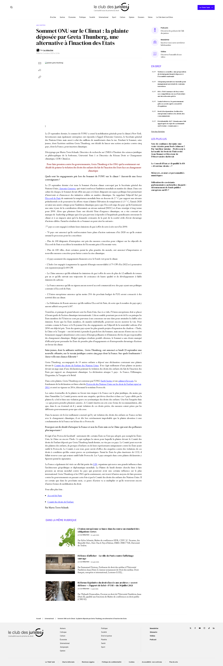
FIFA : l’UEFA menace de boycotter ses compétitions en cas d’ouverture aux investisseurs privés (171, 93)
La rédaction (48, 50)
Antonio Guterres (67, 188)
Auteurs (63, 628)
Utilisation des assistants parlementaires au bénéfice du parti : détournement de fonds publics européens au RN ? (168, 186)
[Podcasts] (155, 30)
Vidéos (152, 636)
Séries (150, 17)
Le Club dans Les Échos (164, 17)
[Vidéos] (154, 54)
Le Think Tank (204, 7)
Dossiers (141, 17)
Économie (72, 17)
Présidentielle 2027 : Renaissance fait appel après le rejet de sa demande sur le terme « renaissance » (172, 123)
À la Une (53, 17)
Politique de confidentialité (111, 662)
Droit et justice (106, 636)
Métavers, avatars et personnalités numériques (167, 174)
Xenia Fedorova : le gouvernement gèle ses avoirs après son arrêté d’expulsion (171, 103)
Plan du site (173, 662)
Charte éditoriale (68, 662)
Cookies (131, 662)
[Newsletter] (155, 42)
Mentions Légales (88, 662)
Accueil (38, 618)
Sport (114, 17)
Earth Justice (106, 380)
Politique (82, 17)
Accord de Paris (54, 495)
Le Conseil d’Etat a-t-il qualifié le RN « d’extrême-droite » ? (168, 164)
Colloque (63, 632)
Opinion (131, 17)
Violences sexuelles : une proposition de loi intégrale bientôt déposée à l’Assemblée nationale (172, 74)
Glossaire (153, 632)
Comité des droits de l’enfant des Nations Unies (76, 365)
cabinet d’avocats (126, 380)
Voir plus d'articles (158, 132)
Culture (122, 17)
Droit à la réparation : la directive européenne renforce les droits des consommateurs (171, 113)
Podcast (153, 640)
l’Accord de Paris (53, 198)
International (103, 17)
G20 (95, 464)
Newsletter (154, 628)
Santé (103, 643)
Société (92, 17)
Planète (104, 640)
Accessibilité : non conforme (152, 662)
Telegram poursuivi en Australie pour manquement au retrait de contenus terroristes (172, 83)
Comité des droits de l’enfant (60, 501)
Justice (62, 17)
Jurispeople (64, 647)
